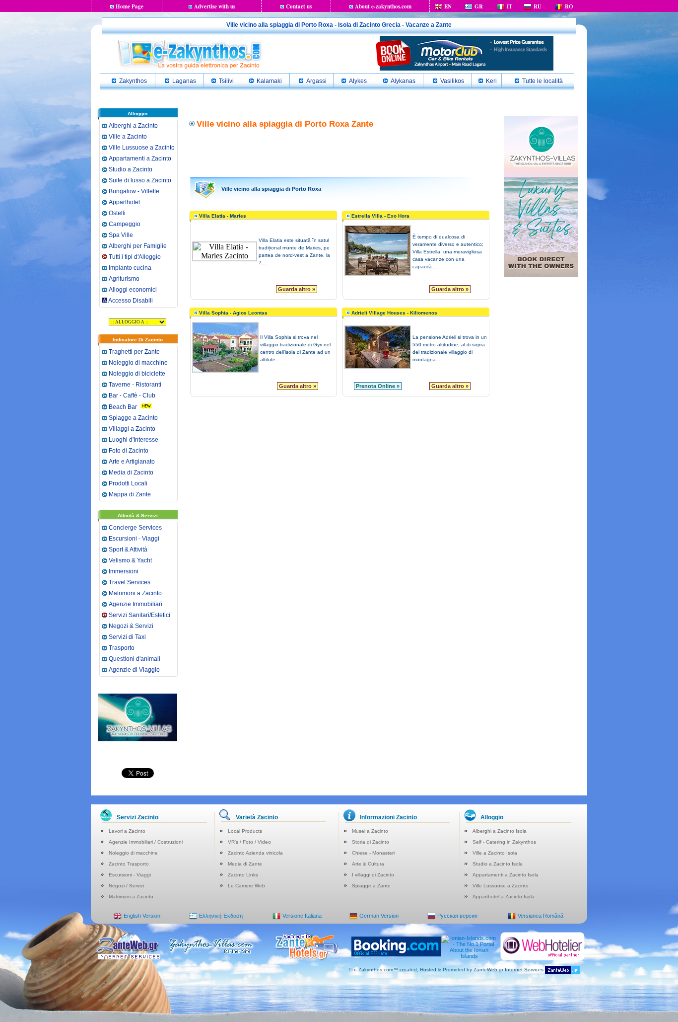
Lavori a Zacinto (127, 831)
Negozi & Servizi (131, 626)
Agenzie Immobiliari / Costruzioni (146, 842)
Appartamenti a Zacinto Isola (506, 874)
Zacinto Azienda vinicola (255, 853)
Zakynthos (133, 81)
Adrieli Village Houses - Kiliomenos (394, 312)
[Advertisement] (339, 152)
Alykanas (403, 81)
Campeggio (124, 224)
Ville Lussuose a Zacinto (142, 147)
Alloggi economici (133, 289)
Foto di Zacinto (128, 450)
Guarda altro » (296, 289)
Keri (491, 81)
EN (448, 6)
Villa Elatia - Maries (222, 216)
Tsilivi (226, 81)
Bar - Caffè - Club (132, 395)
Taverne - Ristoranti (135, 384)
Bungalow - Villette (134, 191)
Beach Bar (123, 406)
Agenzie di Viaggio (134, 669)
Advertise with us (214, 6)
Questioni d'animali (134, 658)
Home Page (129, 6)
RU (538, 6)
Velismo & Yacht (130, 560)
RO (569, 6)
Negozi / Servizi (126, 885)
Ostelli (117, 213)
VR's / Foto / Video (249, 842)
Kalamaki (269, 81)
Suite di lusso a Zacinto (140, 180)
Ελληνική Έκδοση (221, 916)
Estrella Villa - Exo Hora (380, 216)
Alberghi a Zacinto (133, 125)
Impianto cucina (130, 267)
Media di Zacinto (131, 472)
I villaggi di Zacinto (373, 874)
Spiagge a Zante (371, 885)
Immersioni (123, 571)
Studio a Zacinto (130, 169)
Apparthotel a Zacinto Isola (504, 896)
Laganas (184, 81)
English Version (142, 916)
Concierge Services (135, 527)
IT (509, 6)
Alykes (358, 81)
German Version (379, 916)
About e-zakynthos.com (383, 6)
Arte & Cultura (368, 863)
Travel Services (129, 582)
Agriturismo (124, 278)
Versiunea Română (540, 916)
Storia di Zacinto (370, 842)
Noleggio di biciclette (137, 373)
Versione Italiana (302, 916)
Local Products (245, 831)
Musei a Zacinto (370, 831)
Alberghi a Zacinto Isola (500, 831)
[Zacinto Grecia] (189, 68)
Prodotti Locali (128, 483)
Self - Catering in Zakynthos (504, 842)
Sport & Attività (128, 549)
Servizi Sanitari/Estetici (139, 615)
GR (479, 6)
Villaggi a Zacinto (132, 428)
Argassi (316, 81)
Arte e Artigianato (132, 461)
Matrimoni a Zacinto (135, 593)
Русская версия (457, 916)
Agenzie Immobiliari (135, 604)
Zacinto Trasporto (129, 863)
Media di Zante (245, 863)
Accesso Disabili (130, 300)
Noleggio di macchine (138, 362)
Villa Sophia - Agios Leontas (233, 312)
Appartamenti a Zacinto (140, 158)
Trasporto (122, 647)
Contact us (299, 6)
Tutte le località (542, 81)
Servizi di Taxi (127, 636)
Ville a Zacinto (128, 136)
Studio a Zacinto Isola (498, 863)
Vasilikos (452, 81)
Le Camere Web (246, 885)
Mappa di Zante (130, 494)
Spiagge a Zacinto (133, 417)
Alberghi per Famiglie (138, 245)
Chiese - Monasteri (373, 853)
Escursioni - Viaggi (134, 538)
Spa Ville (121, 235)
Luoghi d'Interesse (133, 439)
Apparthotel (124, 202)
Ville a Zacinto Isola (495, 853)
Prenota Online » (378, 386)
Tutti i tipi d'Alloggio (135, 256)
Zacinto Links (243, 874)
